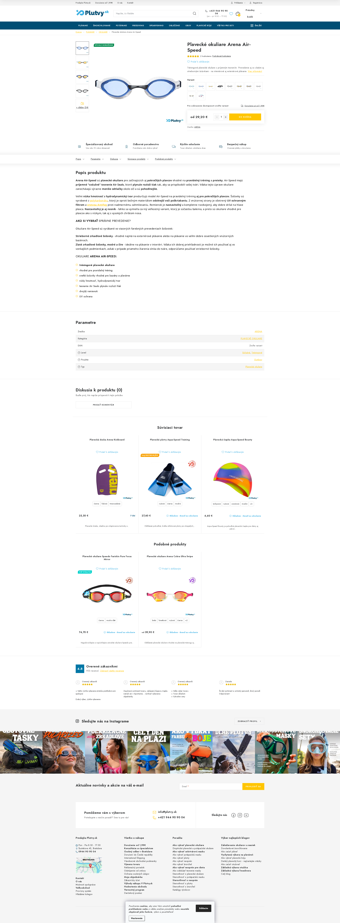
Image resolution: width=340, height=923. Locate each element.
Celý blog (225, 873)
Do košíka (245, 117)
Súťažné (246, 352)
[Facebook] (233, 815)
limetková (163, 620)
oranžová (235, 504)
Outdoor (258, 359)
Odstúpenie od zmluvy (135, 870)
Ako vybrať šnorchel (182, 864)
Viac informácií (255, 71)
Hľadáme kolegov (84, 894)
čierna (96, 503)
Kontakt (130, 2)
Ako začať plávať (229, 851)
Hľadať (194, 13)
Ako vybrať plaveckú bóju (233, 857)
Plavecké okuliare (253, 366)
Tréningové (257, 352)
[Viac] (256, 26)
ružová (162, 503)
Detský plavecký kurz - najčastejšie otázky (241, 861)
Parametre (96, 159)
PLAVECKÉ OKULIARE (251, 338)
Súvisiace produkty (136, 159)
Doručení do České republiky (138, 854)
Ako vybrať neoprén (182, 861)
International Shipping (134, 857)
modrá (178, 503)
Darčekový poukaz (133, 893)
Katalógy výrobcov (181, 889)
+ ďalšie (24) (82, 107)
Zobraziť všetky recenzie (112, 670)
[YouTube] (246, 815)
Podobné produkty (164, 159)
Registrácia (257, 2)
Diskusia (114, 159)
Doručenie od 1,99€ (104, 2)
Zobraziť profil (248, 721)
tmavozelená (115, 503)
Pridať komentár (103, 404)
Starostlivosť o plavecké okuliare (188, 873)
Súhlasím (203, 908)
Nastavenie (137, 918)
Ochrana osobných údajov (136, 873)
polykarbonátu (99, 200)
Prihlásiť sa (253, 786)
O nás (119, 2)
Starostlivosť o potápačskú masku (188, 877)
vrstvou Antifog (97, 204)
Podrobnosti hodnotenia (221, 56)
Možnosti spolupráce (86, 884)
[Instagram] (240, 815)
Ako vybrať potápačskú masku (187, 854)
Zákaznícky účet (132, 880)
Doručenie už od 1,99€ (254, 105)
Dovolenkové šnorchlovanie (234, 848)
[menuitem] (83, 26)
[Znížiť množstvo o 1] (216, 117)
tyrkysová (217, 504)
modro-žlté (111, 620)
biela (154, 620)
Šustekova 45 (84, 848)
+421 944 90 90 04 (218, 12)
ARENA (197, 127)
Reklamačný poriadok (134, 867)
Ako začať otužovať (230, 864)
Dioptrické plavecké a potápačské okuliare (193, 848)
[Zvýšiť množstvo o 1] (225, 117)
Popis (78, 159)
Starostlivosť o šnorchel (184, 886)
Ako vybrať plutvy (181, 857)
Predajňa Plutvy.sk (83, 2)
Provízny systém (83, 891)
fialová (104, 503)
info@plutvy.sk (167, 812)
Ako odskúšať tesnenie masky (187, 870)
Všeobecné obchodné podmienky (140, 861)
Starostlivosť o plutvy (182, 883)
